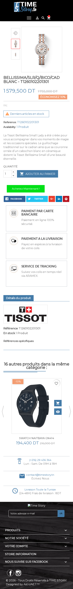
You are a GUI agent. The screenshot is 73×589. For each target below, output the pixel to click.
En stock (9, 333)
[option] (36, 411)
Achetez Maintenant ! (26, 188)
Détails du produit (18, 298)
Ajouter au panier (37, 174)
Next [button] (70, 411)
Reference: (9, 122)
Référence (10, 328)
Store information (20, 554)
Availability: (9, 127)
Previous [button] (3, 411)
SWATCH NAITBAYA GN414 (36, 438)
